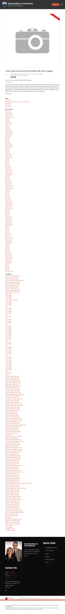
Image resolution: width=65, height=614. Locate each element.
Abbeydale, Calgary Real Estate (12, 275)
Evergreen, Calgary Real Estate (12, 416)
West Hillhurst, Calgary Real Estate (13, 519)
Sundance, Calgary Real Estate (12, 501)
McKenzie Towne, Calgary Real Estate (13, 449)
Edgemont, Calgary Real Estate (12, 408)
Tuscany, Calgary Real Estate (11, 507)
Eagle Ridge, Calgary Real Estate (12, 407)
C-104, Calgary (8, 321)
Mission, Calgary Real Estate (11, 454)
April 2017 (7, 232)
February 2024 (8, 130)
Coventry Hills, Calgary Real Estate (13, 395)
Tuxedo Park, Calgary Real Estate (13, 509)
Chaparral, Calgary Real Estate (12, 379)
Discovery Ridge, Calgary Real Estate (13, 403)
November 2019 (9, 185)
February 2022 (8, 154)
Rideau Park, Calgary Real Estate (21, 75)
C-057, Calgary (8, 313)
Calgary (7, 374)
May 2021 (7, 162)
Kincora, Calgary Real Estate (11, 433)
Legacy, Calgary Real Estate (11, 438)
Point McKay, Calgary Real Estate (12, 470)
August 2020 (8, 175)
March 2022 (8, 153)
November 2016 (9, 239)
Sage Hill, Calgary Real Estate (12, 485)
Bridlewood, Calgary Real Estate (12, 292)
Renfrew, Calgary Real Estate (12, 475)
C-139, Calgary (8, 329)
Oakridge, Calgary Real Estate (12, 460)
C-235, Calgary (8, 342)
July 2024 (7, 125)
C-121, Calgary (8, 326)
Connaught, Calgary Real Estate (12, 391)
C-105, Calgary (8, 322)
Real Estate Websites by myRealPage (53, 598)
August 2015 (8, 263)
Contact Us (55, 4)
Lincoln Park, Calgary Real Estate (13, 439)
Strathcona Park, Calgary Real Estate (13, 499)
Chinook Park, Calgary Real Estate (13, 381)
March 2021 (7, 166)
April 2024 (7, 128)
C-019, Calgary (8, 301)
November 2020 (9, 170)
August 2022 (8, 148)
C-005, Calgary (8, 295)
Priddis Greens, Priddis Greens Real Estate (15, 472)
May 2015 (7, 268)
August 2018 (8, 209)
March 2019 (8, 198)
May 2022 (7, 151)
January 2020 (8, 183)
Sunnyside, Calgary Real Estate (12, 502)
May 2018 (7, 214)
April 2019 (7, 196)
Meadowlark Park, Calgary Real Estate (14, 451)
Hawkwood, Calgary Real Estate (12, 423)
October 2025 (8, 115)
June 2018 (7, 213)
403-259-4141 (12, 574)
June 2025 (7, 119)
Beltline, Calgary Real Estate (11, 287)
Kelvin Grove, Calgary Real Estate (13, 431)
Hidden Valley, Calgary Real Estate (13, 426)
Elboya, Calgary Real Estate (11, 412)
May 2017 (7, 230)
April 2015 (7, 269)
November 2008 (9, 271)
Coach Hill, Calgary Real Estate (12, 387)
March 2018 (8, 216)
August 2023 (8, 136)
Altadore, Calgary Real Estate (12, 279)
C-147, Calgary (8, 330)
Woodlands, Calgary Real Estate (12, 524)
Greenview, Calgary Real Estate (12, 421)
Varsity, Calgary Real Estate (11, 514)
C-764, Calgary (8, 373)
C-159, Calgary (8, 334)
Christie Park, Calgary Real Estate (13, 382)
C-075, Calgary (8, 316)
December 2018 (8, 203)
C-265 (6, 345)
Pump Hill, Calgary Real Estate (12, 473)
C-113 (6, 324)
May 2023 (7, 140)
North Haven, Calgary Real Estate (13, 459)
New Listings (8, 103)
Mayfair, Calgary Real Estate (11, 446)
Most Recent (8, 110)
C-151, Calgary (8, 332)
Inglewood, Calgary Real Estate (12, 429)
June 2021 (7, 161)
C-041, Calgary (8, 305)
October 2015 (8, 260)
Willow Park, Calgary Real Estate (12, 520)
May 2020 (7, 179)
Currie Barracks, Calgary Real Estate (13, 399)
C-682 (6, 371)
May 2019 (7, 195)
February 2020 (8, 182)
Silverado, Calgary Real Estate (12, 493)
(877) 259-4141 (13, 576)
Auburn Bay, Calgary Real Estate (12, 282)
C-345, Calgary (8, 353)
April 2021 (7, 164)
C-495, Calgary (8, 365)
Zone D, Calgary (9, 527)
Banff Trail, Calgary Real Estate (12, 283)
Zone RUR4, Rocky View (10, 530)
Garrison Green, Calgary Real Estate (13, 418)
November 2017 (8, 221)
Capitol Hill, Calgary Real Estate (12, 376)
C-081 (6, 318)
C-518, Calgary (8, 368)
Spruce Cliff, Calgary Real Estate (12, 498)
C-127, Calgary (8, 327)
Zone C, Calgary (8, 525)
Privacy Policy (43, 598)
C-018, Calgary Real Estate (11, 300)
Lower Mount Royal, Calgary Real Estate (14, 441)
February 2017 (8, 234)
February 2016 (8, 253)
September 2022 (9, 146)
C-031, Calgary (8, 303)
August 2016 (8, 243)
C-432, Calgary (8, 360)
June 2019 (7, 193)
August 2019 (8, 190)
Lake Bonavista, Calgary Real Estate (13, 436)
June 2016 (7, 247)
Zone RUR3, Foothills (10, 528)
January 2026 (8, 112)
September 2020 (9, 174)
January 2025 (8, 122)
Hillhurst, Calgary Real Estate (12, 428)
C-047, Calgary (8, 308)
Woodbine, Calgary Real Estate (12, 522)
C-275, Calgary (8, 350)
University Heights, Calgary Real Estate (14, 511)
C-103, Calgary (8, 319)
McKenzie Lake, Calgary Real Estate (13, 447)
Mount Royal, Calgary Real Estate (13, 457)
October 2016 (8, 240)
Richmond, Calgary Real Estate (12, 476)
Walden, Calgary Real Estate (11, 515)
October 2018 (8, 206)
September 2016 (9, 242)
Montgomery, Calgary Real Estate (13, 455)
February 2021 (8, 167)
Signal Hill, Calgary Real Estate (12, 491)
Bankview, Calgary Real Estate (12, 285)
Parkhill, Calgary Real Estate (11, 468)
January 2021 (8, 169)
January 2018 (8, 219)
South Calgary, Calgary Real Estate (13, 496)
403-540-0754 (11, 572)
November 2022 (9, 145)
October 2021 (8, 156)
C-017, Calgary (8, 298)
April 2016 (7, 250)
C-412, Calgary (8, 356)
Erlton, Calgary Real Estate (11, 413)
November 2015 (8, 258)
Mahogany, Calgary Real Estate (12, 442)
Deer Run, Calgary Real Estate (12, 402)
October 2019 (8, 187)
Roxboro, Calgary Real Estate (12, 481)
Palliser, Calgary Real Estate (11, 463)
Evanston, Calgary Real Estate (12, 415)
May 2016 (7, 248)
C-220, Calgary (8, 337)
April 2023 (7, 141)
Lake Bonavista (8, 434)
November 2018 (9, 205)
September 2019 (9, 188)
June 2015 (7, 266)
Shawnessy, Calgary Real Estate (12, 489)
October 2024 (8, 123)
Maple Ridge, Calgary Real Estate (13, 444)
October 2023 (8, 135)
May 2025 (7, 120)
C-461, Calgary (8, 363)
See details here (9, 82)
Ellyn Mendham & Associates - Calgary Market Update (17, 101)
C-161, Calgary (8, 335)
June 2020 (7, 177)
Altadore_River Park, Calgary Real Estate (14, 280)
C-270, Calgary (8, 348)
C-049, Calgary (8, 309)
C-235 (6, 340)
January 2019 (8, 201)
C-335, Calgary (8, 352)
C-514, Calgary (8, 366)
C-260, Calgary (8, 343)
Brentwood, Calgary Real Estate (12, 290)
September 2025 (9, 117)
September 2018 (9, 208)
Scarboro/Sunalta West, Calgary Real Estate (15, 488)
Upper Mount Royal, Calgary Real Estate (14, 512)
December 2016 (8, 237)
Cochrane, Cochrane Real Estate (12, 389)
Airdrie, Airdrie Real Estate (11, 277)
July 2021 (7, 159)
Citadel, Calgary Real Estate (11, 384)
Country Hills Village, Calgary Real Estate (14, 394)
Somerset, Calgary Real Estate (12, 494)
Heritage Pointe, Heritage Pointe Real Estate (15, 425)
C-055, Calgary (8, 311)
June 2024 (7, 127)
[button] (55, 4)
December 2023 (8, 132)
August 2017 (8, 226)
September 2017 (9, 224)
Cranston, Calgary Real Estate (12, 397)
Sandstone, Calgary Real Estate (12, 486)
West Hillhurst (8, 517)
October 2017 (8, 222)
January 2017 (8, 235)
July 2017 (7, 227)
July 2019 (7, 192)
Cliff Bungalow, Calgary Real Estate (13, 386)
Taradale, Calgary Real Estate (12, 504)
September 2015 (9, 261)
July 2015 (7, 265)
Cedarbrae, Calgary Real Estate (12, 378)
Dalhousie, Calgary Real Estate (12, 400)
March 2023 (8, 143)
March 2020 (8, 180)
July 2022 (7, 149)
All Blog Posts (8, 100)
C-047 (6, 306)
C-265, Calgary (8, 347)
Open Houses (8, 105)
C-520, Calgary (8, 369)
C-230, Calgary (8, 339)
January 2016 (8, 255)
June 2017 (7, 229)
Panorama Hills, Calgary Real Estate (13, 465)
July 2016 (7, 245)
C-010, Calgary (8, 296)
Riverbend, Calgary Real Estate (12, 480)
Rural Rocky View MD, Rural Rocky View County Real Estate (18, 483)
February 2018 (8, 218)
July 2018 (7, 211)
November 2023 (9, 133)
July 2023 (7, 138)
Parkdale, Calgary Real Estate (12, 467)
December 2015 (8, 256)
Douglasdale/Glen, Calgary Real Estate (14, 405)
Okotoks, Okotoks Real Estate (12, 462)
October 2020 (8, 172)
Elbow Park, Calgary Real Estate (12, 410)
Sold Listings (8, 106)
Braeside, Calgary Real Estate (12, 288)
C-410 (6, 355)
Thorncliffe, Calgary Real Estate (12, 506)
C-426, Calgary (8, 358)
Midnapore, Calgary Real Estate (12, 452)
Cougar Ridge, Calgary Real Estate (13, 392)
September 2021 (9, 158)
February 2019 (8, 200)
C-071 (6, 314)
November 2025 (9, 114)
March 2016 (8, 252)
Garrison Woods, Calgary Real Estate (13, 420)
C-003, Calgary (8, 293)
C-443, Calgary (8, 361)
